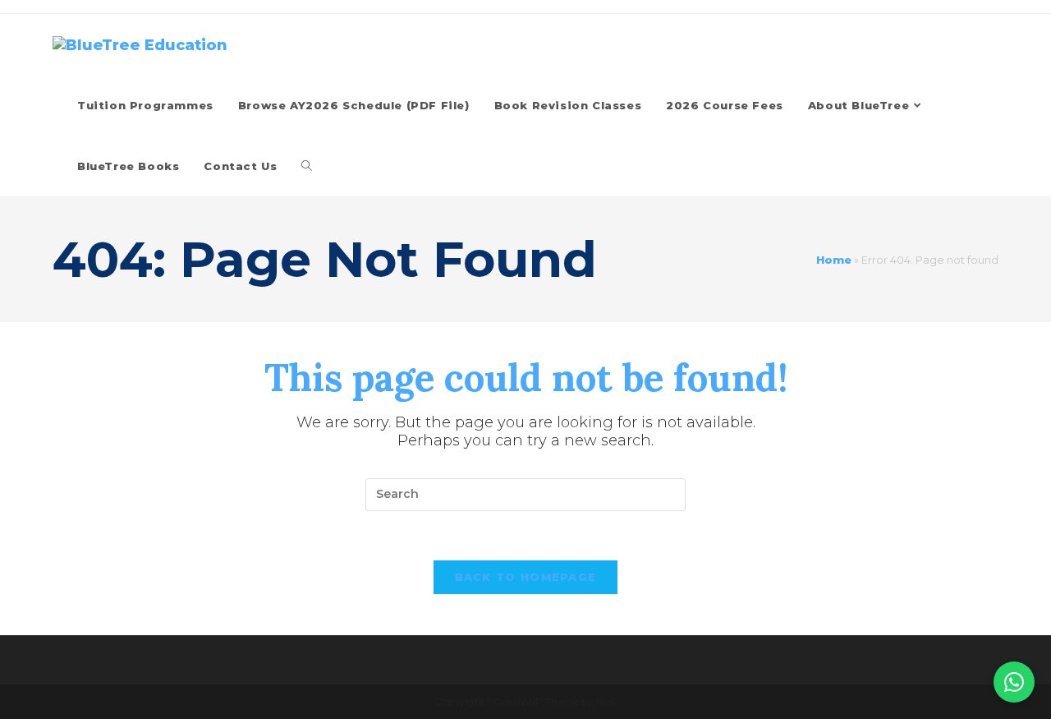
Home (833, 259)
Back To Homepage (526, 576)
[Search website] (306, 166)
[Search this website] (525, 494)
